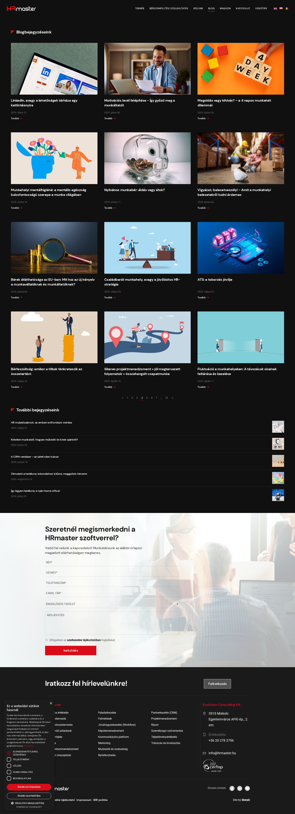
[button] (29, 803)
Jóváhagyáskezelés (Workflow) (117, 724)
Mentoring (104, 743)
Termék (139, 8)
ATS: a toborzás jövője (215, 279)
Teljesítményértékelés (164, 737)
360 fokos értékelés (56, 712)
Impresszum (84, 800)
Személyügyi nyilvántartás (167, 730)
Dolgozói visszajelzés (58, 755)
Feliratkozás (217, 683)
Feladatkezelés (107, 712)
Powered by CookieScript (29, 807)
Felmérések (105, 718)
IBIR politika (100, 800)
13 (167, 398)
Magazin (225, 8)
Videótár (261, 8)
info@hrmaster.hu (222, 753)
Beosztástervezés (55, 718)
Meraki (246, 800)
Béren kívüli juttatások (58, 730)
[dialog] (29, 755)
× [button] (51, 703)
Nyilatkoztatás (107, 755)
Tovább (15, 118)
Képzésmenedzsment (111, 730)
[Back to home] (21, 8)
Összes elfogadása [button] (29, 786)
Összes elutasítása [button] (29, 795)
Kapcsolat (243, 8)
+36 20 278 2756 (221, 740)
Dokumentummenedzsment (62, 749)
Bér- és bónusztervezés (59, 724)
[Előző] (122, 398)
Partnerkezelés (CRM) (164, 712)
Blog (211, 8)
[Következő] (172, 398)
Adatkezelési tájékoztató (60, 800)
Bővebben (29, 745)
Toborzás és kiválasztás (165, 743)
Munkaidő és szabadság (113, 749)
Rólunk (198, 8)
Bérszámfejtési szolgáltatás (169, 8)
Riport (154, 724)
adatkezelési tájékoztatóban (84, 640)
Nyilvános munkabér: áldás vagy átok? (134, 190)
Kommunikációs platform (113, 737)
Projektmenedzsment (164, 718)
